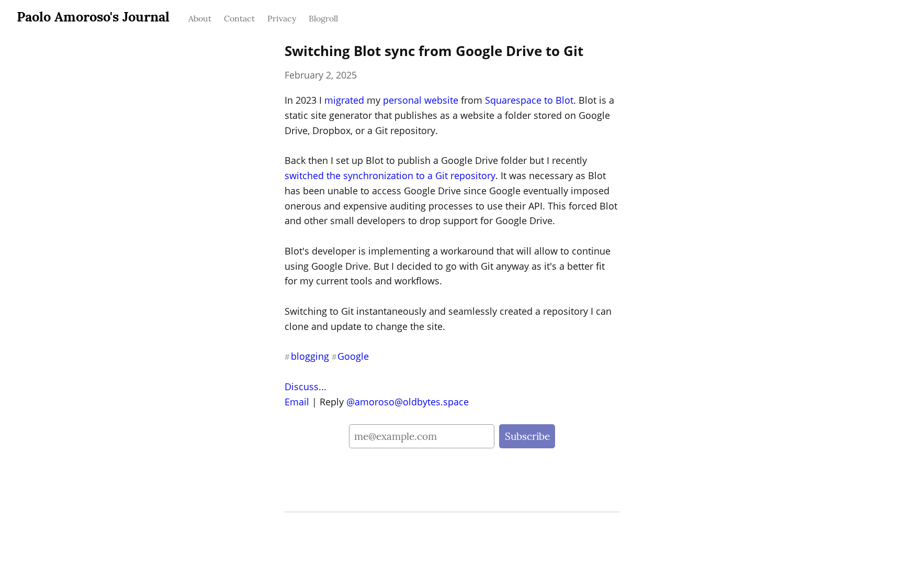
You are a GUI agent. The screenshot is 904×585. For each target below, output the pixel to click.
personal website (420, 100)
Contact (239, 18)
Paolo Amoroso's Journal (93, 16)
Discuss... (305, 386)
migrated (344, 100)
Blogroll (323, 18)
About (199, 18)
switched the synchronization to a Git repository (390, 175)
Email (297, 401)
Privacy (281, 18)
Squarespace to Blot (529, 100)
